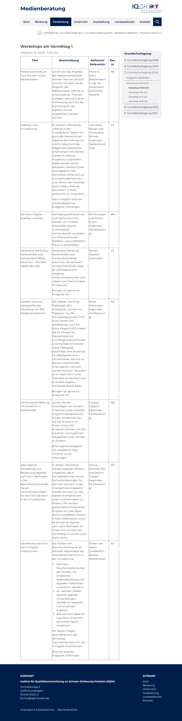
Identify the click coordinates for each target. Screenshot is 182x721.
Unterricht (81, 21)
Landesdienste (124, 21)
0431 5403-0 (31, 694)
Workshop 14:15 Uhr (138, 97)
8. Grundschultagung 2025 (141, 66)
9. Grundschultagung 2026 (141, 60)
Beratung (41, 21)
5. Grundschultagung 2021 (141, 113)
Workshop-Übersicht (126, 33)
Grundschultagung (70, 33)
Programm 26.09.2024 (138, 78)
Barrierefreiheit (68, 709)
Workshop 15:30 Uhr (138, 101)
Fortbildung (60, 21)
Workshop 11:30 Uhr (138, 92)
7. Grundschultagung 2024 (98, 33)
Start (26, 21)
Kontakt (145, 21)
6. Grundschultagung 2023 (141, 107)
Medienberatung (42, 8)
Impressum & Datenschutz (37, 709)
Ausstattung (101, 21)
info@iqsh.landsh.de (36, 698)
